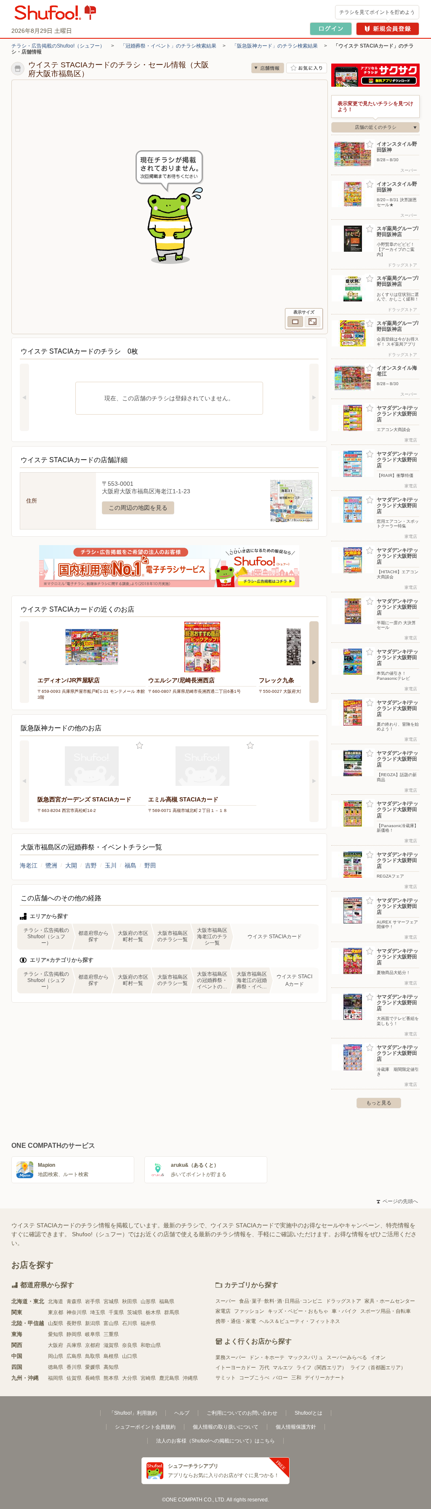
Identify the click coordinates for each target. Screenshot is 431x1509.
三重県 (111, 1334)
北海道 (55, 1301)
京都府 (92, 1345)
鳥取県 (92, 1356)
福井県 (148, 1323)
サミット (226, 1378)
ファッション (249, 1311)
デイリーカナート (325, 1378)
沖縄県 (190, 1378)
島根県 (111, 1356)
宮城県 (111, 1301)
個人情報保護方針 (296, 1427)
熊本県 (111, 1378)
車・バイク (344, 1311)
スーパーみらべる (347, 1357)
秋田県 (129, 1301)
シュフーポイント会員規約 (145, 1427)
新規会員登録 (387, 28)
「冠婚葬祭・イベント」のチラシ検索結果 (168, 46)
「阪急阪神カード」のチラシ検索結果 (275, 46)
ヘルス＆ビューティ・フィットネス (299, 1321)
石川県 (129, 1323)
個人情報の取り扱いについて (225, 1427)
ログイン (331, 28)
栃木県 (153, 1312)
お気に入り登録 (139, 745)
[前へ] (24, 397)
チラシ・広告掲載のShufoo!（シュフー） (58, 46)
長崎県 (92, 1378)
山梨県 (55, 1323)
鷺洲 (51, 865)
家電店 (223, 1311)
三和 (296, 1378)
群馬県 (171, 1312)
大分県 (129, 1378)
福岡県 (55, 1378)
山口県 (129, 1356)
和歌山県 (151, 1345)
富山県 (111, 1323)
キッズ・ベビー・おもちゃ (298, 1311)
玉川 (111, 865)
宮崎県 (148, 1378)
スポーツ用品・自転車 (385, 1311)
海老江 (28, 865)
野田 (150, 865)
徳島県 (55, 1367)
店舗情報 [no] (267, 68)
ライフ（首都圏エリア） (378, 1368)
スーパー (226, 1301)
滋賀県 (111, 1345)
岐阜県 (92, 1334)
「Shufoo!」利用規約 (133, 1413)
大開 (71, 865)
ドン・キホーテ (267, 1357)
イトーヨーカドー (236, 1368)
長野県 (74, 1323)
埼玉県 (97, 1312)
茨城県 (134, 1312)
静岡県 (74, 1334)
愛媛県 (92, 1367)
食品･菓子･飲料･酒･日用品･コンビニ (280, 1301)
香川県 (74, 1367)
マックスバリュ (305, 1357)
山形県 (148, 1301)
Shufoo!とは (308, 1413)
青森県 (74, 1301)
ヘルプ (181, 1413)
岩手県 (92, 1301)
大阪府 (55, 1345)
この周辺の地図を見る (138, 507)
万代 (264, 1368)
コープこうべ (254, 1378)
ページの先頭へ (397, 1201)
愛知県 (55, 1334)
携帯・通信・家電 (236, 1321)
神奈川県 (77, 1312)
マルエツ (283, 1368)
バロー (280, 1378)
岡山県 (55, 1356)
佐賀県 (74, 1378)
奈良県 (129, 1345)
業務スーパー (231, 1357)
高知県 (111, 1367)
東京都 (55, 1312)
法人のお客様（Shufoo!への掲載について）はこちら (215, 1441)
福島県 (166, 1301)
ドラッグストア (343, 1301)
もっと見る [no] (378, 1103)
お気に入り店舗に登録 (306, 68)
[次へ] (314, 397)
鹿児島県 (169, 1378)
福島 (130, 865)
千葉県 (116, 1312)
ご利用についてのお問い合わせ (242, 1413)
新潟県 (92, 1323)
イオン (378, 1357)
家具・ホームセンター (389, 1301)
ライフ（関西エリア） (321, 1368)
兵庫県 (74, 1345)
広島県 (74, 1356)
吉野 (91, 865)
